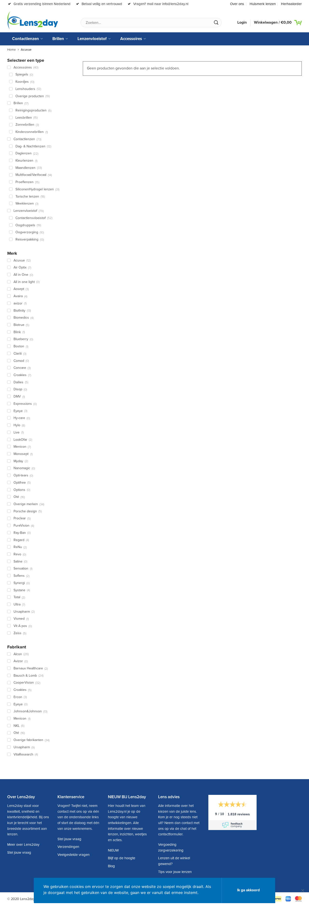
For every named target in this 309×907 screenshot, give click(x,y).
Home (11, 50)
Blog (111, 866)
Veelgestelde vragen (73, 854)
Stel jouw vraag (19, 852)
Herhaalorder (291, 4)
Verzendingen (68, 847)
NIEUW (113, 850)
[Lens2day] (32, 20)
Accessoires (131, 38)
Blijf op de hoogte (121, 858)
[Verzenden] (216, 23)
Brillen (58, 38)
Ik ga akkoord (248, 890)
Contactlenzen (25, 38)
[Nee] (302, 892)
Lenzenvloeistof (92, 38)
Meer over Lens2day (23, 844)
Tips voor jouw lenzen (175, 872)
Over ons (237, 4)
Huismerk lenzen (263, 4)
